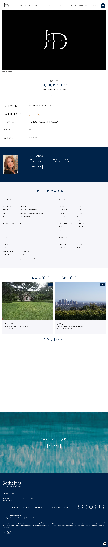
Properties (23, 5)
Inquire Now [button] (54, 95)
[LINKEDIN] (86, 507)
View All (59, 339)
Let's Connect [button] (54, 445)
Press (70, 5)
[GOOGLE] (99, 507)
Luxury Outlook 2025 (82, 5)
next (50, 339)
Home (4, 507)
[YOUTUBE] (91, 507)
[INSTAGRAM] (82, 507)
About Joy (47, 5)
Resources (35, 5)
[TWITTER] (95, 507)
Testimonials (55, 507)
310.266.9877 (56, 162)
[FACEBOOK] (78, 507)
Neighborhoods (40, 507)
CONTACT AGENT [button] (36, 167)
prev (46, 339)
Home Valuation (59, 5)
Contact (67, 507)
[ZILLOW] (103, 507)
